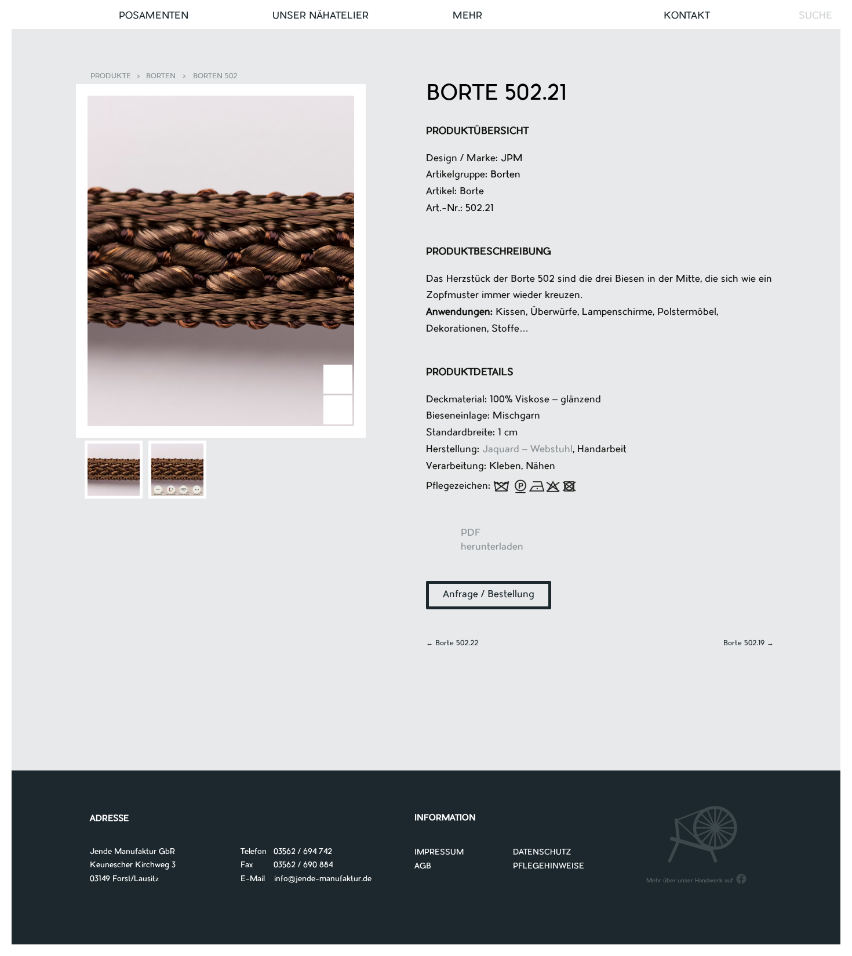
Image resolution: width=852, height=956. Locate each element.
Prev (337, 409)
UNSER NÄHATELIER (320, 16)
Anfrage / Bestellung (488, 594)
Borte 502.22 (452, 643)
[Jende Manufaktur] (426, 16)
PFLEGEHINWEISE (548, 866)
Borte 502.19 (748, 643)
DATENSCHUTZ (542, 852)
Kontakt (687, 16)
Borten (161, 76)
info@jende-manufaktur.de (318, 879)
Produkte (110, 76)
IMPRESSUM (439, 852)
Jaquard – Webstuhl (527, 450)
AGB (422, 866)
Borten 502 (215, 76)
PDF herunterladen (443, 545)
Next (337, 379)
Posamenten (153, 16)
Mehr (467, 16)
